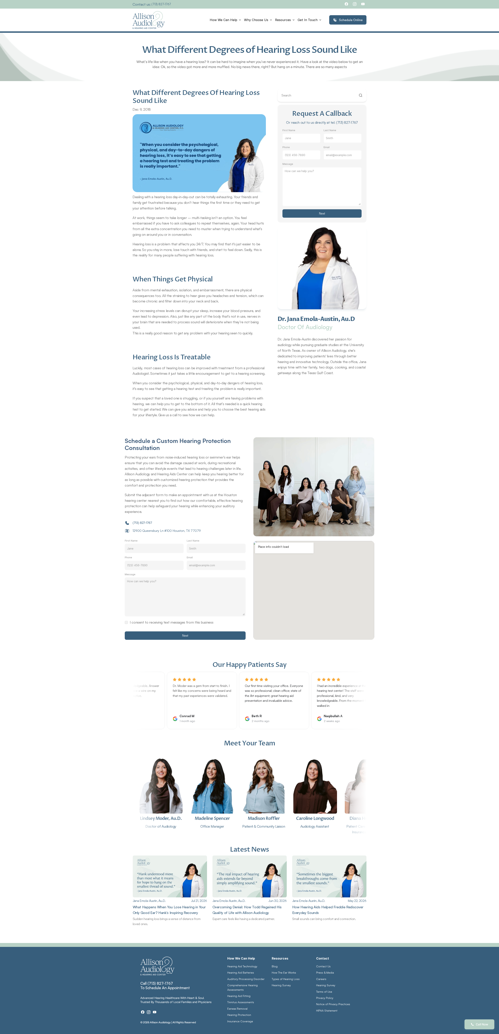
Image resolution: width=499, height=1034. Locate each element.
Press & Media (325, 972)
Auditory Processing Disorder (246, 979)
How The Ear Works (284, 972)
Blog (275, 966)
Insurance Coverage (240, 1021)
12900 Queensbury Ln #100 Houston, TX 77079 (167, 531)
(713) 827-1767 (161, 4)
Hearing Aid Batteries (240, 972)
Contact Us (323, 966)
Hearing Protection (239, 1014)
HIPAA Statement (326, 1010)
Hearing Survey (281, 985)
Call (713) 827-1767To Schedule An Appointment (165, 985)
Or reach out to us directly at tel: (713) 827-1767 (322, 122)
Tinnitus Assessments (240, 1002)
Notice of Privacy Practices (333, 1004)
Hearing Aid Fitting (238, 996)
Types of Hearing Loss (286, 979)
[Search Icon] (322, 95)
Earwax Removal (237, 1008)
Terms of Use (324, 991)
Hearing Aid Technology (242, 966)
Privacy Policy (324, 998)
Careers (321, 979)
